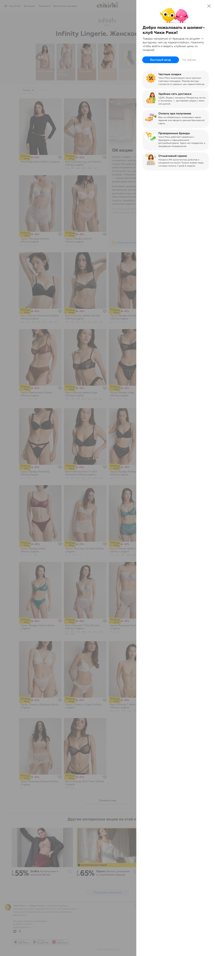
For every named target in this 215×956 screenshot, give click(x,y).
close (209, 6)
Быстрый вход (160, 60)
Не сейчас (189, 60)
